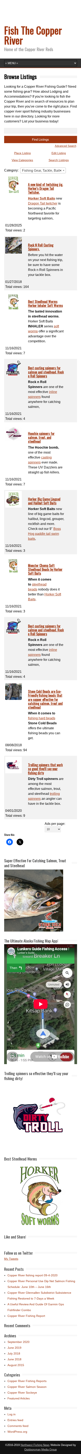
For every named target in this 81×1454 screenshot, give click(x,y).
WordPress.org (17, 1431)
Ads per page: (55, 823)
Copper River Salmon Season (27, 1386)
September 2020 (18, 1342)
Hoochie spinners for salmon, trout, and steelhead (41, 437)
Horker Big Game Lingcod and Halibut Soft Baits (44, 501)
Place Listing (22, 153)
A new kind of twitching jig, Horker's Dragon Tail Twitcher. (45, 188)
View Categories (22, 160)
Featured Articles (18, 1398)
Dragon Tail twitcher (42, 203)
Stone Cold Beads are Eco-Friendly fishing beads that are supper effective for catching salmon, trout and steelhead (45, 699)
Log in (11, 1414)
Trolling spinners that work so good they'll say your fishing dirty (45, 768)
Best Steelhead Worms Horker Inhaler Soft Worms (45, 303)
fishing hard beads (41, 718)
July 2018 (13, 1353)
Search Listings (59, 160)
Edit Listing (59, 153)
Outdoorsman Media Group (40, 1449)
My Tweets (11, 1258)
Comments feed (17, 1426)
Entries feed (15, 1420)
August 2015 (15, 1365)
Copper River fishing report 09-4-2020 (32, 1275)
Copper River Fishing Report (26, 1315)
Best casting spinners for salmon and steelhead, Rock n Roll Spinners (46, 371)
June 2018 (14, 1359)
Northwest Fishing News (35, 1445)
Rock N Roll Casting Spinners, (40, 247)
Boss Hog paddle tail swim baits (44, 533)
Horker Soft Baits (41, 198)
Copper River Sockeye (22, 1392)
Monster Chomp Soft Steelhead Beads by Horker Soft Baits (45, 569)
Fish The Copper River (33, 35)
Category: (11, 170)
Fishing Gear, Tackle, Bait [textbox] (41, 170)
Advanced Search (65, 145)
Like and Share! (15, 1237)
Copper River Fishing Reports (27, 1381)
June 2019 (14, 1347)
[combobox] (43, 170)
